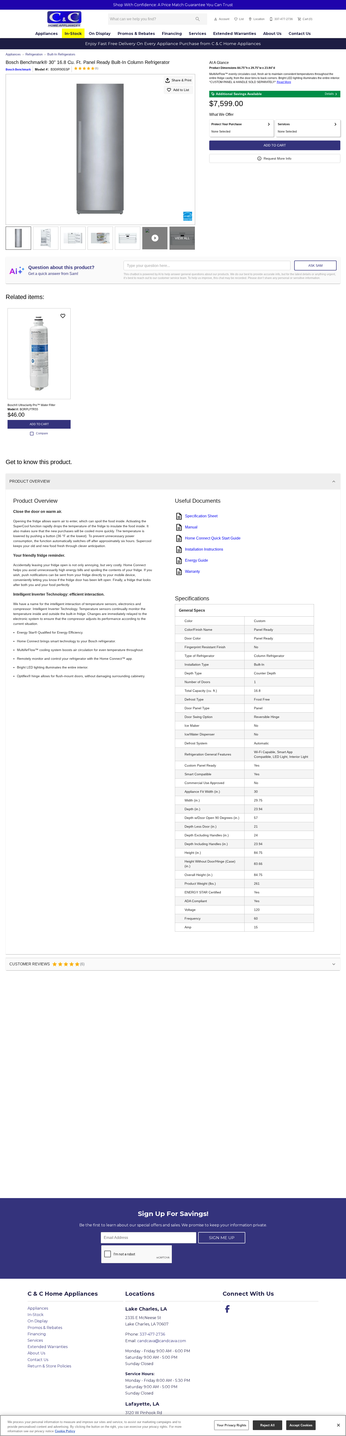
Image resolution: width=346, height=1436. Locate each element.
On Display (100, 33)
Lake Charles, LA (146, 1309)
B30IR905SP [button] (60, 69)
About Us (272, 33)
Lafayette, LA (142, 1404)
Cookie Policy (65, 1431)
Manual (191, 527)
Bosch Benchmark (18, 69)
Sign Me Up (221, 1237)
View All (182, 238)
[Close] (338, 1425)
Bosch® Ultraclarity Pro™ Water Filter (31, 405)
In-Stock (73, 33)
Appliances (46, 33)
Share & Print (181, 80)
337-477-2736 (152, 1334)
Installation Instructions (204, 549)
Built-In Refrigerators (61, 54)
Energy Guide (196, 560)
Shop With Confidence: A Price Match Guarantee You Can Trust (173, 5)
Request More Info (277, 158)
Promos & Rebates (136, 33)
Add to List (181, 90)
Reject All (267, 1425)
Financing (172, 33)
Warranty (192, 571)
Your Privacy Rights (231, 1425)
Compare (42, 433)
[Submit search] (197, 19)
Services (197, 33)
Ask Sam (315, 265)
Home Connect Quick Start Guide (213, 538)
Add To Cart (275, 145)
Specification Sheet (201, 516)
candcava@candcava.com (161, 1341)
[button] (215, 19)
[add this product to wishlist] (62, 316)
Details (329, 93)
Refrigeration (34, 54)
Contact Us (300, 33)
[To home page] (64, 19)
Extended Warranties (234, 33)
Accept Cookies (301, 1425)
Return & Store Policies (49, 1366)
